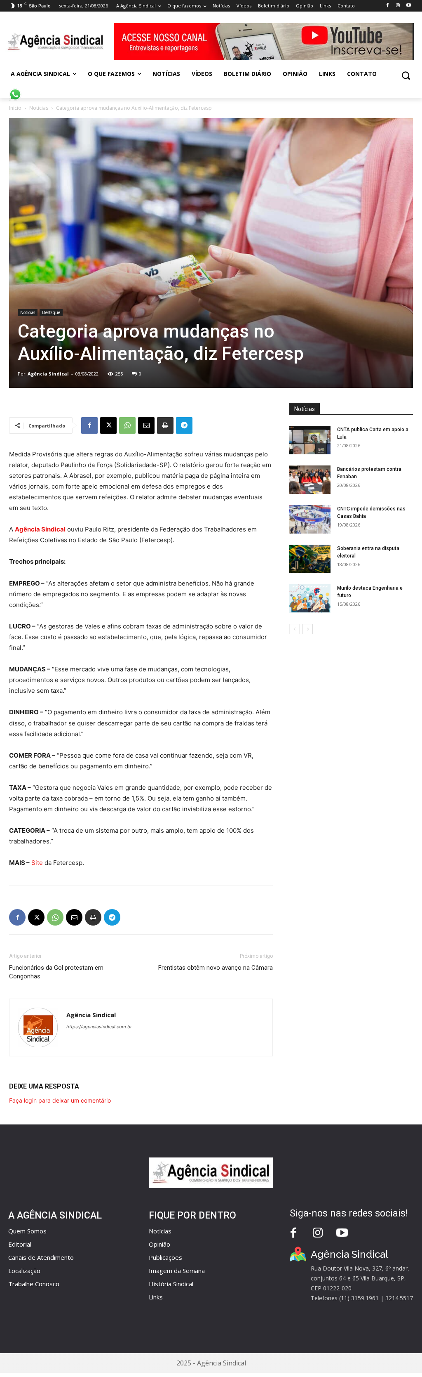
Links (156, 1297)
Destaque (51, 312)
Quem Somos (27, 1231)
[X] (108, 425)
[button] (405, 75)
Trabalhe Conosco (33, 1284)
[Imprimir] (165, 425)
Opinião (159, 1244)
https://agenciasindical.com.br (99, 1027)
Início (15, 107)
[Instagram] (398, 5)
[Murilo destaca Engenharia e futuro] (310, 598)
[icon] (15, 90)
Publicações (165, 1257)
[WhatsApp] (127, 425)
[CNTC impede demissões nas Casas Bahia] (310, 519)
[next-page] (307, 629)
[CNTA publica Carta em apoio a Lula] (310, 440)
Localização (24, 1270)
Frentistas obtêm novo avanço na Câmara (215, 967)
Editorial (19, 1244)
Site (37, 863)
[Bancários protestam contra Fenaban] (310, 479)
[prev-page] (294, 629)
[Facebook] (387, 5)
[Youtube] (408, 5)
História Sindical (171, 1284)
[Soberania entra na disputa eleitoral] (310, 559)
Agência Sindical (48, 374)
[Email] (146, 425)
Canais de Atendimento (41, 1257)
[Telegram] (184, 425)
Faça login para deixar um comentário (60, 1100)
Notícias (38, 107)
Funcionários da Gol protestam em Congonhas (56, 972)
